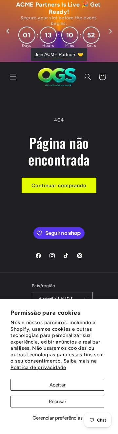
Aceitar (57, 385)
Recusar (57, 401)
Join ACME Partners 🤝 (59, 54)
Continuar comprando (59, 185)
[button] (13, 76)
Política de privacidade (38, 367)
